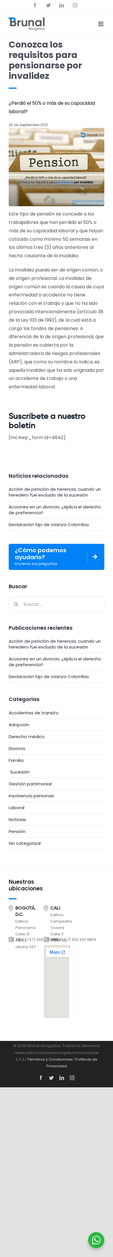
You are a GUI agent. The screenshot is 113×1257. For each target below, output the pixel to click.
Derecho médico (27, 737)
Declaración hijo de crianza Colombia (49, 524)
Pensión (17, 831)
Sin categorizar (25, 843)
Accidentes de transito (34, 713)
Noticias (17, 820)
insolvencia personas (31, 796)
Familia (16, 760)
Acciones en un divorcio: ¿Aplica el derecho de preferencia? (55, 510)
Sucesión (20, 772)
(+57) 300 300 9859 (78, 939)
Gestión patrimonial (30, 784)
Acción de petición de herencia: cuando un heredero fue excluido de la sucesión (55, 492)
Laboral (16, 808)
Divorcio (17, 748)
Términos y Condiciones (50, 1059)
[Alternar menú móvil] (101, 24)
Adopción (19, 725)
